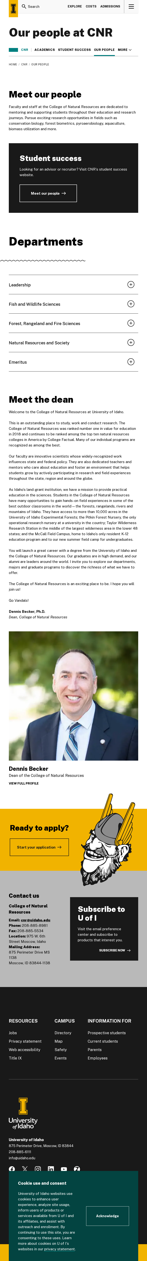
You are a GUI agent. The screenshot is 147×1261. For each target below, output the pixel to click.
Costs (91, 6)
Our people (104, 49)
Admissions (110, 6)
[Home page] (13, 8)
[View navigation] (131, 6)
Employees (98, 1058)
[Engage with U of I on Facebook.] (12, 1169)
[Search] (24, 6)
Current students (103, 1041)
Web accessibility (24, 1049)
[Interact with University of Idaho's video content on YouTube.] (64, 1169)
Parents (95, 1049)
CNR (24, 49)
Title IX (15, 1058)
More (124, 49)
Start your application (36, 847)
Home (13, 64)
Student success (74, 49)
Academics (44, 49)
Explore (75, 6)
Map (59, 1041)
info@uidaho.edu (22, 1158)
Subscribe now (112, 950)
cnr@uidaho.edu (35, 920)
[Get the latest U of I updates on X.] (25, 1169)
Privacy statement (25, 1041)
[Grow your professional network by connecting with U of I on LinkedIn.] (51, 1169)
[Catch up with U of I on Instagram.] (38, 1169)
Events (61, 1058)
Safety (61, 1049)
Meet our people (45, 193)
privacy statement (59, 1249)
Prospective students (107, 1033)
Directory (63, 1033)
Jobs (13, 1033)
